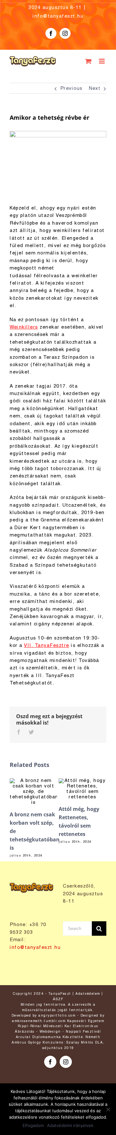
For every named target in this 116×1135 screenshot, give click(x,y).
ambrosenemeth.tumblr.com (38, 1021)
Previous (71, 88)
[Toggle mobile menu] (103, 61)
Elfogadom (33, 1125)
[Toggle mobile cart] (88, 61)
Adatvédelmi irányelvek (70, 1125)
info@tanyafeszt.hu (58, 16)
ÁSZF (58, 999)
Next (95, 88)
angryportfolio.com (56, 1015)
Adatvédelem (87, 993)
